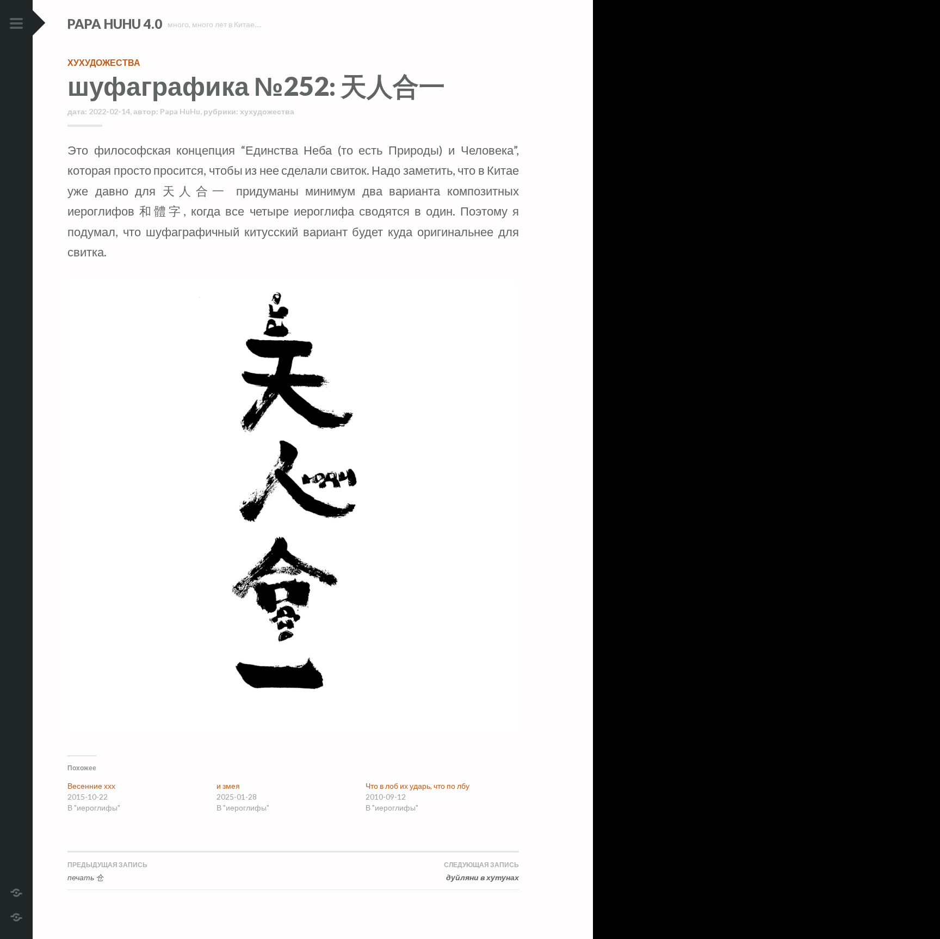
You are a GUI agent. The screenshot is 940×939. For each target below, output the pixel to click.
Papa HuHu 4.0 (114, 24)
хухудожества (103, 62)
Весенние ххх (91, 785)
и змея (228, 785)
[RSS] (16, 916)
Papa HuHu (180, 111)
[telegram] (16, 891)
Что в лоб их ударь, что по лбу (417, 785)
